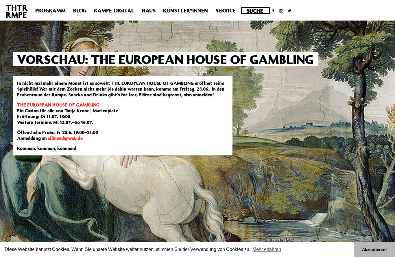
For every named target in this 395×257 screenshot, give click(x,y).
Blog (79, 10)
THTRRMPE (17, 11)
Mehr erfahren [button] (266, 249)
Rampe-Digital (114, 10)
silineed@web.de (65, 138)
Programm (50, 10)
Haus (149, 10)
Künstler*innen (185, 10)
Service (225, 10)
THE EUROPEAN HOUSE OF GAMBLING (58, 105)
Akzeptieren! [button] (374, 249)
